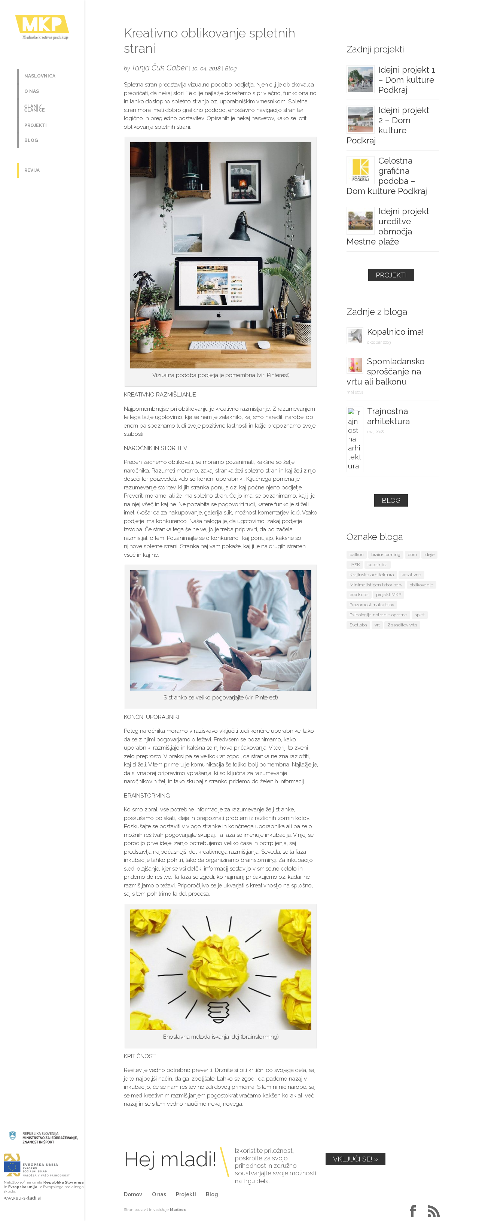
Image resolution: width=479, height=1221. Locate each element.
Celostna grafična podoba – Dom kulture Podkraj (387, 176)
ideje (429, 554)
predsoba (359, 594)
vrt (377, 625)
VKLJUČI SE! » (355, 1159)
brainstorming (385, 554)
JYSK (355, 564)
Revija (32, 170)
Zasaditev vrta (402, 625)
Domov (133, 1194)
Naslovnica (39, 76)
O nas (31, 91)
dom (412, 554)
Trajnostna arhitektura (388, 416)
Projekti (35, 125)
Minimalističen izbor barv (376, 584)
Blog (31, 140)
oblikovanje (421, 584)
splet (420, 614)
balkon (357, 554)
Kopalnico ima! (395, 332)
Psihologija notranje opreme (378, 614)
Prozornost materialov (372, 604)
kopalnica (377, 564)
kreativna (411, 574)
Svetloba (358, 625)
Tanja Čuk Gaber (159, 67)
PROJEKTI (391, 275)
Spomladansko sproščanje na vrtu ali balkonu (385, 371)
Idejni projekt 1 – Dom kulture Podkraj (407, 80)
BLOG (391, 500)
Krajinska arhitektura (372, 574)
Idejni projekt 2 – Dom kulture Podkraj (388, 125)
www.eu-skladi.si (22, 1198)
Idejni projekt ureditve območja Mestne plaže (388, 226)
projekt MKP (388, 594)
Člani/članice (34, 108)
